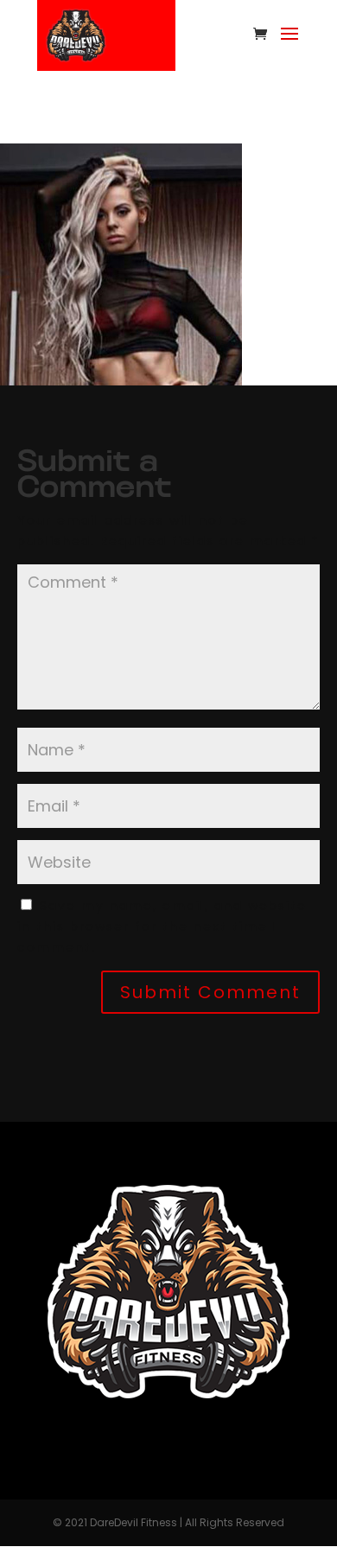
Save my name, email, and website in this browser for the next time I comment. (162, 926)
